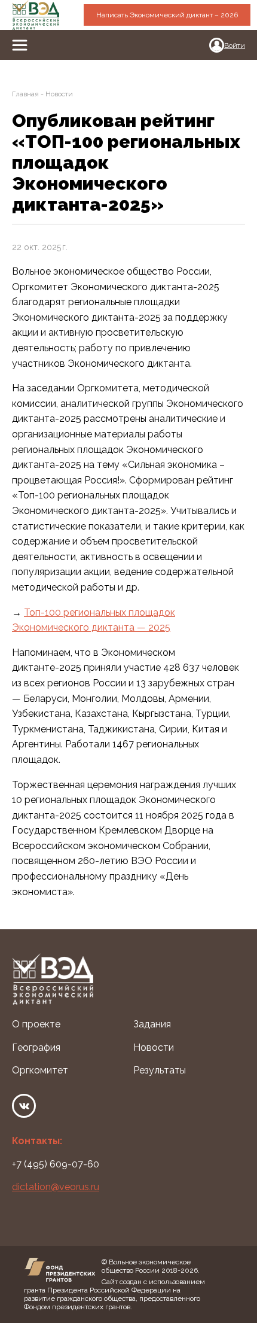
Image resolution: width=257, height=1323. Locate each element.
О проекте (36, 1024)
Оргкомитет (40, 1070)
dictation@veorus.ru (55, 1187)
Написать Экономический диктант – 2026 (167, 15)
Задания (152, 1024)
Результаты (159, 1070)
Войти (234, 45)
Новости (153, 1047)
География (36, 1047)
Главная (25, 94)
